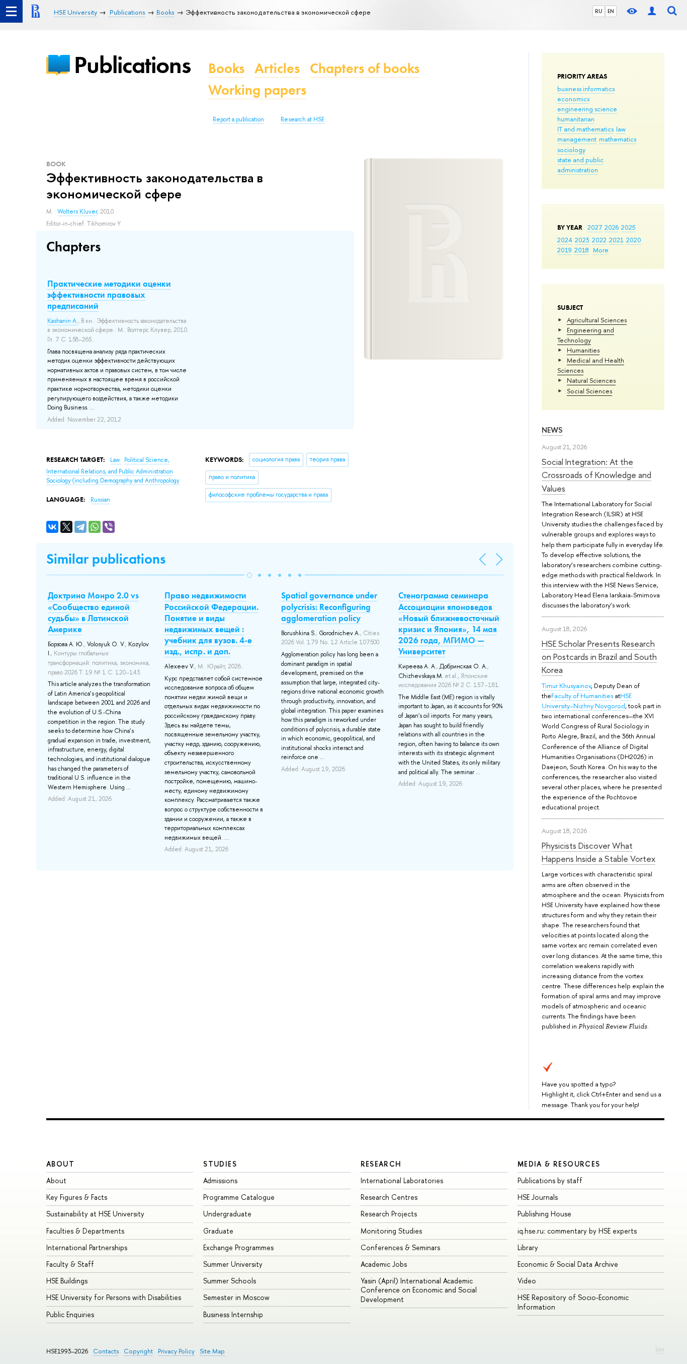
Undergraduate (227, 1213)
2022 (599, 239)
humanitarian (575, 118)
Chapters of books (364, 68)
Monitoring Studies (391, 1231)
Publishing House (544, 1213)
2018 (581, 249)
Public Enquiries (70, 1314)
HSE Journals (538, 1197)
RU (599, 11)
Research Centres (389, 1197)
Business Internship (233, 1314)
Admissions (220, 1180)
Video (527, 1280)
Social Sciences (589, 390)
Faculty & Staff (70, 1264)
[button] (249, 575)
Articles (277, 68)
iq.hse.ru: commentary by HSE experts (577, 1231)
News (552, 430)
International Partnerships (86, 1247)
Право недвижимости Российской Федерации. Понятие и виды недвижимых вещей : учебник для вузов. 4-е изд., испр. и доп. (211, 623)
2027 (594, 227)
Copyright (138, 1351)
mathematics (617, 139)
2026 (612, 227)
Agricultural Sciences (597, 319)
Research (381, 1164)
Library (528, 1247)
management (576, 139)
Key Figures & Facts (76, 1197)
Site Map (212, 1351)
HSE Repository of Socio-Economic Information (573, 1301)
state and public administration (580, 164)
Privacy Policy (176, 1351)
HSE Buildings (67, 1280)
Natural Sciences (591, 380)
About (60, 1164)
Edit (659, 1349)
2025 (628, 227)
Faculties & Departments (85, 1231)
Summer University (233, 1264)
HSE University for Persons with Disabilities (113, 1297)
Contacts (106, 1351)
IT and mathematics (585, 128)
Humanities (583, 350)
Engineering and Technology (585, 335)
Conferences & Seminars (400, 1247)
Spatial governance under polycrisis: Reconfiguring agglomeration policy (329, 606)
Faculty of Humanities (582, 695)
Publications (132, 64)
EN (611, 11)
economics (573, 98)
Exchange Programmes (238, 1247)
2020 (633, 239)
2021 (616, 239)
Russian (100, 500)
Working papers (257, 90)
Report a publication (238, 119)
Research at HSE (302, 119)
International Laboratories (402, 1180)
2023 (582, 239)
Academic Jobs (384, 1264)
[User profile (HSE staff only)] (651, 11)
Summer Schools (229, 1280)
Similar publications (105, 559)
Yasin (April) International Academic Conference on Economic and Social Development (419, 1290)
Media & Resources (559, 1164)
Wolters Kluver (77, 212)
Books (226, 68)
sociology (571, 149)
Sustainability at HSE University (95, 1213)
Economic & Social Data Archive (568, 1264)
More (601, 249)
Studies (220, 1164)
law (621, 128)
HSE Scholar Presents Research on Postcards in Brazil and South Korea (599, 657)
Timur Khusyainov (566, 685)
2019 (564, 249)
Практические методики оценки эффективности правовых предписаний (109, 294)
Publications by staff (550, 1180)
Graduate (218, 1231)
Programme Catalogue (239, 1197)
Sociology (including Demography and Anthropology (113, 480)
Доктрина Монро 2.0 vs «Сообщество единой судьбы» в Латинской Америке (93, 612)
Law (115, 460)
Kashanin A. (62, 321)
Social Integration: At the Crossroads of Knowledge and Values (596, 475)
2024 (564, 239)
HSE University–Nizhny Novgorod (587, 700)
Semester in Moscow (236, 1297)
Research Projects (389, 1213)
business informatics (586, 88)
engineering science (587, 108)
